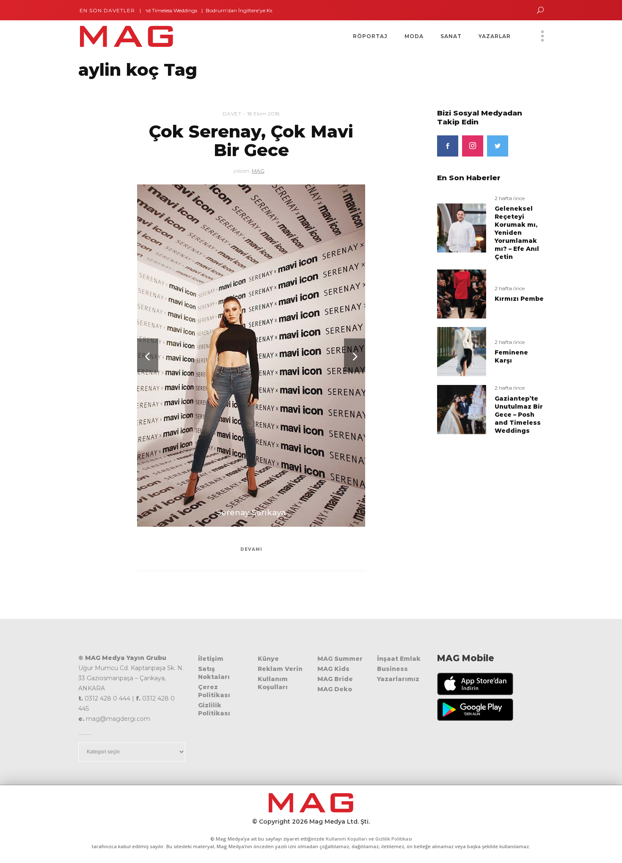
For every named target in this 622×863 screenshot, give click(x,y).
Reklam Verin (280, 669)
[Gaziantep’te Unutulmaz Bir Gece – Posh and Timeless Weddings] (461, 409)
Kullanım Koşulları (273, 683)
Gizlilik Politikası (214, 709)
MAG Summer (340, 658)
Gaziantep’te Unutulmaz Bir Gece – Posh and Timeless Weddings (519, 414)
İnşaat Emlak (399, 658)
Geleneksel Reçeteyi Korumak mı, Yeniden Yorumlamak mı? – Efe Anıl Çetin (517, 233)
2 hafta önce (510, 198)
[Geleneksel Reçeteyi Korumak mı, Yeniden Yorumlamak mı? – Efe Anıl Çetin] (461, 227)
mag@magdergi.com (118, 719)
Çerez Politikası (214, 691)
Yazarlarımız (398, 679)
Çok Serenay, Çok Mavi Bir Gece (251, 140)
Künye (268, 658)
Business (392, 669)
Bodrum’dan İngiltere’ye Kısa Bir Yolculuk (232, 10)
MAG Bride (335, 679)
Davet (232, 113)
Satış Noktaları (214, 673)
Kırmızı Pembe (519, 298)
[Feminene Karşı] (461, 351)
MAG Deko (334, 689)
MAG (258, 171)
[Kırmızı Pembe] (461, 293)
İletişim (210, 658)
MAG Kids (333, 669)
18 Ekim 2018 (263, 113)
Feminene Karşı (511, 356)
